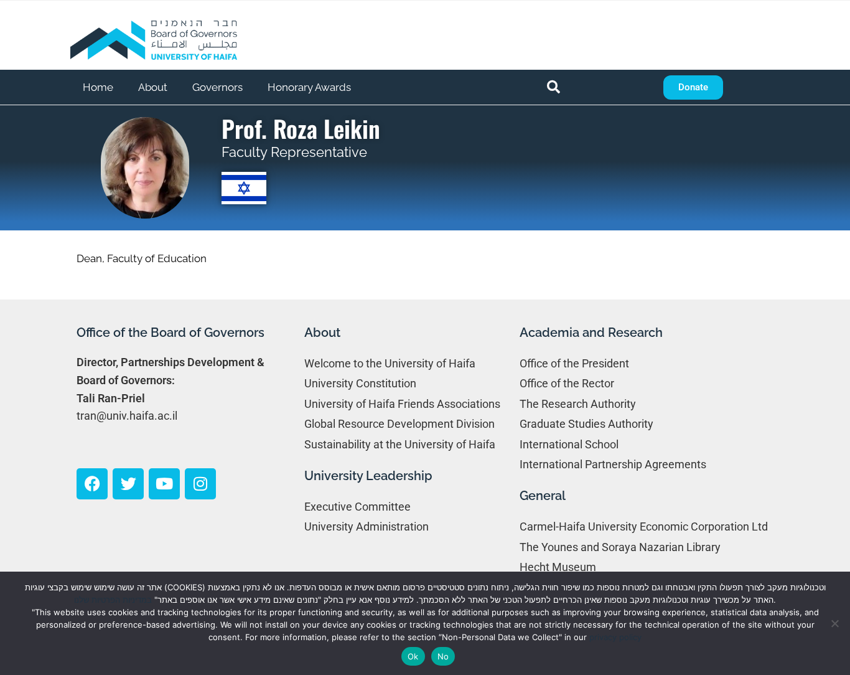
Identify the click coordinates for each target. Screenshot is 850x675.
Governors (217, 87)
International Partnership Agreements (613, 464)
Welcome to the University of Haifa (389, 363)
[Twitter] (128, 483)
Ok (413, 656)
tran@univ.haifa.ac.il (127, 415)
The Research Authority (578, 403)
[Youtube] (164, 483)
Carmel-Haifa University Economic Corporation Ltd (644, 526)
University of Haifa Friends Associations (402, 403)
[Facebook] (92, 483)
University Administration (366, 526)
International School (569, 444)
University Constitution (360, 383)
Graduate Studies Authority (586, 423)
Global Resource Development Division (399, 423)
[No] (834, 623)
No (443, 656)
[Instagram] (200, 483)
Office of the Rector (567, 383)
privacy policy (615, 637)
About (152, 87)
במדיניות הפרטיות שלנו (113, 600)
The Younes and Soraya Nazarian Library (620, 547)
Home (98, 87)
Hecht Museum (558, 567)
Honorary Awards (309, 87)
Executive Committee (357, 506)
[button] (554, 87)
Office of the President (574, 363)
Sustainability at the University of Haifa (399, 444)
